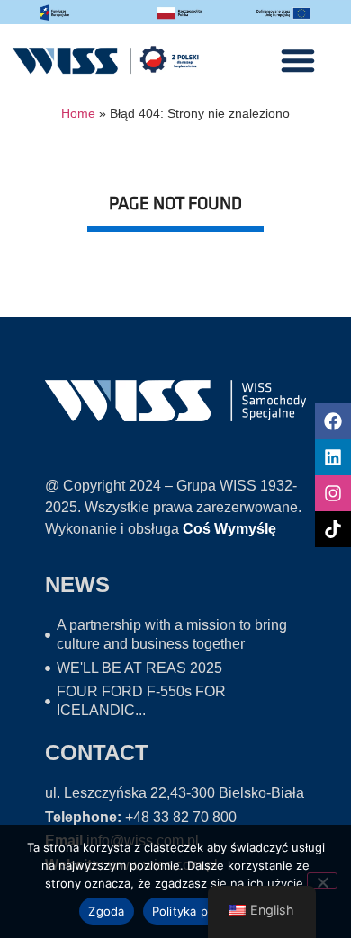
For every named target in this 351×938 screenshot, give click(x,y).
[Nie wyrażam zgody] (322, 880)
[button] (298, 60)
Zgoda (106, 911)
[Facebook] (333, 421)
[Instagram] (333, 493)
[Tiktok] (333, 529)
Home (78, 113)
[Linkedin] (333, 457)
